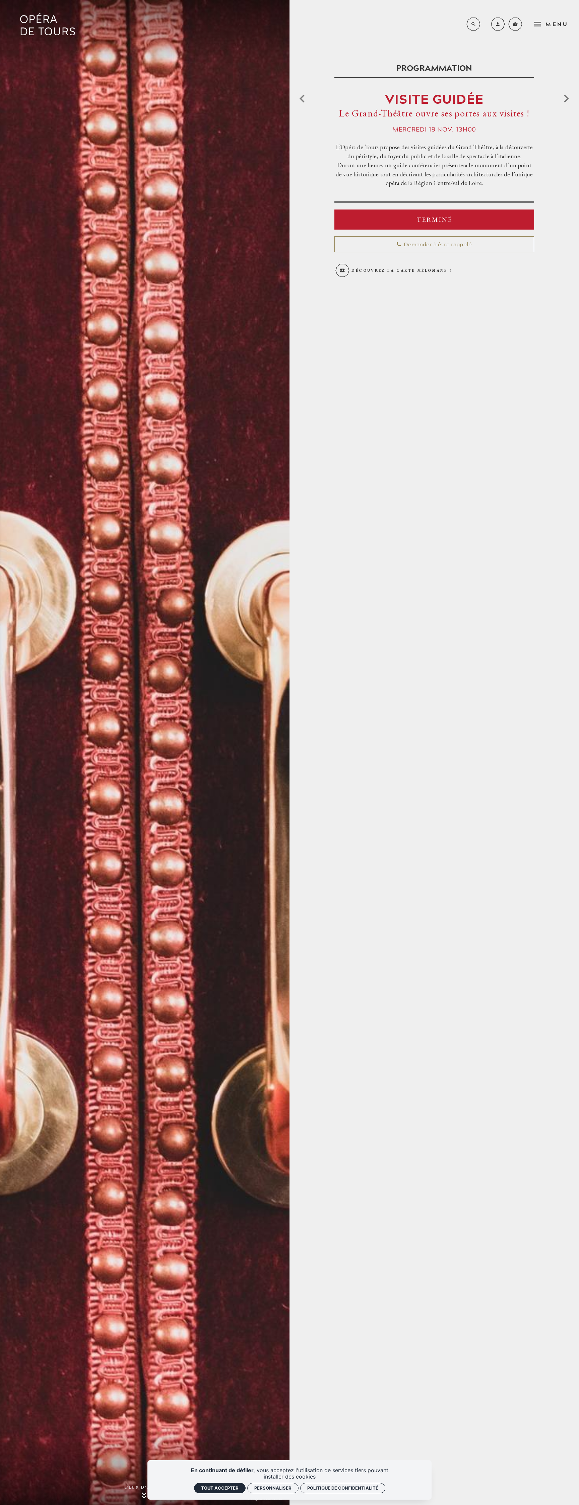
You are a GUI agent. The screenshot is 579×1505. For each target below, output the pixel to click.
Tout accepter (220, 1488)
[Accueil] (47, 24)
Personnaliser (273, 1488)
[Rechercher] (473, 24)
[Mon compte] (498, 24)
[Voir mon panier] (515, 24)
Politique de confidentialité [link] (342, 1488)
